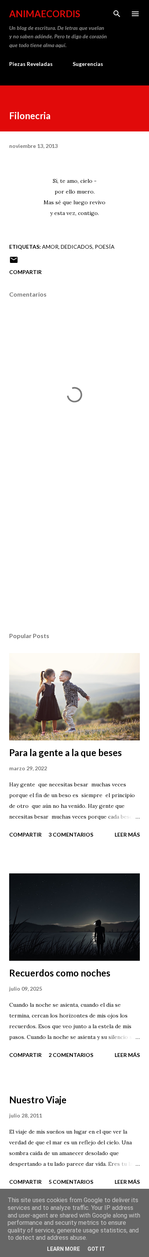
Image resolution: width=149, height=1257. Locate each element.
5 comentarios (71, 1181)
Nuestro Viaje (37, 1099)
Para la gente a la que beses (65, 752)
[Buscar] (116, 13)
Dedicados (76, 246)
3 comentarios (71, 834)
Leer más (127, 834)
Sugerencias (88, 64)
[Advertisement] (74, 553)
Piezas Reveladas (31, 64)
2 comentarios (71, 1055)
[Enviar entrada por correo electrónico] (13, 262)
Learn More (63, 1249)
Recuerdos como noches (59, 972)
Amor (50, 246)
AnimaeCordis (44, 13)
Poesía (105, 246)
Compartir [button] (25, 272)
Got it (96, 1249)
